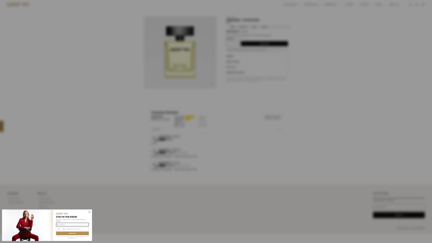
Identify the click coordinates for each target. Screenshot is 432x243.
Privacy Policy (83, 236)
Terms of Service (71, 237)
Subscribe (72, 233)
